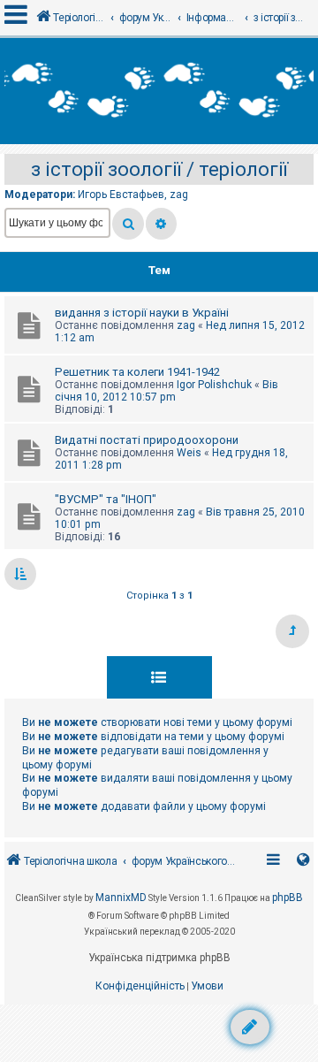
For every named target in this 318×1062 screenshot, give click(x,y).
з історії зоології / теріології (159, 169)
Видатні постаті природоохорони (146, 440)
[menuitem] (140, 987)
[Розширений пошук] (161, 224)
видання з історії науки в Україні (142, 312)
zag (179, 194)
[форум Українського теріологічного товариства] (159, 91)
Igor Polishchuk (214, 384)
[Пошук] (128, 224)
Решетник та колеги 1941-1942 (137, 371)
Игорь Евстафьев (121, 194)
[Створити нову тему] (250, 1027)
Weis (189, 453)
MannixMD (121, 897)
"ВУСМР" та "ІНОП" (105, 499)
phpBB (287, 897)
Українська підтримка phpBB (159, 957)
